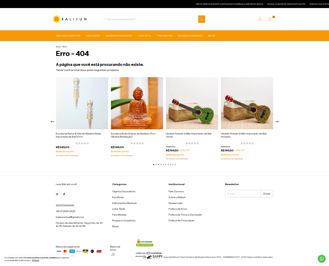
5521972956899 (65, 205)
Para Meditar (165, 35)
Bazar (211, 35)
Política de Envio (178, 208)
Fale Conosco (176, 191)
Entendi (35, 260)
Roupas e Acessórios (190, 35)
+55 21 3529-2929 (65, 211)
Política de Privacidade (181, 220)
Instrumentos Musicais (119, 35)
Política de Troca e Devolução (185, 214)
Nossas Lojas (175, 203)
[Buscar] (201, 19)
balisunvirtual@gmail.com (70, 217)
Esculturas (93, 35)
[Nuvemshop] (149, 254)
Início (58, 46)
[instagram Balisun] (57, 194)
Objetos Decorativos (68, 35)
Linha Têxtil (144, 35)
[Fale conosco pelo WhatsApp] (322, 259)
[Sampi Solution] (149, 258)
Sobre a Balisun (177, 197)
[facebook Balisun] (64, 194)
